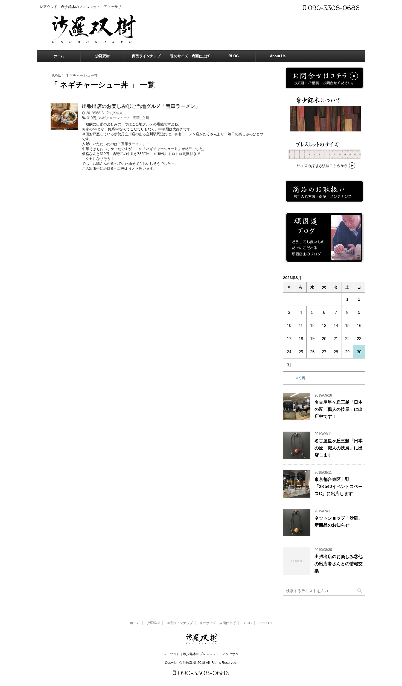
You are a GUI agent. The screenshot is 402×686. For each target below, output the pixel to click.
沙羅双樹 (102, 56)
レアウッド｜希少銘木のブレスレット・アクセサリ (201, 654)
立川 (145, 118)
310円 (91, 118)
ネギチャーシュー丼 (114, 118)
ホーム (58, 56)
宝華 (136, 118)
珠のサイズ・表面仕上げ (189, 56)
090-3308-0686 (333, 8)
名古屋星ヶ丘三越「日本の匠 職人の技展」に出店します (338, 447)
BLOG (234, 56)
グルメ (117, 113)
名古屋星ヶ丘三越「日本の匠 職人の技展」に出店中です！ (338, 409)
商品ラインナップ (146, 56)
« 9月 (300, 378)
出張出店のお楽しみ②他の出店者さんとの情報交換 (338, 563)
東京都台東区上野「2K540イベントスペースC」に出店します (338, 486)
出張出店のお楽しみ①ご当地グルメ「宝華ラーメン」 (141, 106)
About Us (278, 56)
